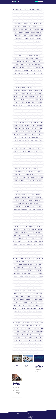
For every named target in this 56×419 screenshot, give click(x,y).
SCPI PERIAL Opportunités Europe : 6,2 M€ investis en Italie (30, 416)
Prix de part (35, 267)
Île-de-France (37, 177)
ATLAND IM (37, 99)
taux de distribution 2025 (24, 337)
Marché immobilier (40, 229)
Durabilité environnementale (35, 137)
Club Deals (41, 119)
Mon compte (40, 1)
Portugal (14, 264)
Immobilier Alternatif (38, 180)
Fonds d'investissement (17, 157)
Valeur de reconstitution (17, 346)
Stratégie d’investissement (20, 328)
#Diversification (30, 23)
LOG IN (27, 223)
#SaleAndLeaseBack (22, 64)
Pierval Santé (33, 258)
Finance (41, 151)
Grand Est (41, 168)
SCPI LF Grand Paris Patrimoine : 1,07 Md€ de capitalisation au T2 (30, 418)
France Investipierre (33, 162)
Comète (14, 122)
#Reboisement (31, 58)
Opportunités (26, 1)
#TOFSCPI (20, 76)
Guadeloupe (30, 171)
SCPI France (36, 302)
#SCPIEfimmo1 (36, 67)
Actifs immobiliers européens (17, 90)
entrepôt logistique (18, 143)
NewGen (42, 238)
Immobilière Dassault (24, 197)
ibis (20, 177)
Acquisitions (17, 87)
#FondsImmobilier (15, 29)
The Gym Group (15, 340)
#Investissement (23, 41)
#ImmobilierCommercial (39, 32)
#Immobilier (16, 32)
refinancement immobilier (17, 273)
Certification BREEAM (37, 116)
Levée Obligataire (32, 220)
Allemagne (35, 93)
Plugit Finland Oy (23, 261)
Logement (31, 223)
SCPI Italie (19, 305)
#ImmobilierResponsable (25, 38)
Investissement (18, 200)
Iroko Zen (30, 215)
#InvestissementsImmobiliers (31, 44)
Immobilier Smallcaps (38, 194)
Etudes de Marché (15, 148)
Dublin (25, 137)
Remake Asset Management (34, 273)
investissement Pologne (40, 209)
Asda (18, 99)
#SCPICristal (27, 67)
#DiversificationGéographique (37, 23)
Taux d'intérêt (26, 334)
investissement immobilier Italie (18, 206)
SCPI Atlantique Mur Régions (29, 293)
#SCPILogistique (20, 70)
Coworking (15, 128)
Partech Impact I (26, 247)
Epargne (23, 143)
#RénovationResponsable (18, 61)
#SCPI (32, 64)
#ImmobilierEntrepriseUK (24, 35)
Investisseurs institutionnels (17, 215)
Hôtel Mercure (32, 174)
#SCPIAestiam (39, 64)
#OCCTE (26, 52)
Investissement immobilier (36, 203)
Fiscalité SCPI (22, 154)
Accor (23, 81)
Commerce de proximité (29, 122)
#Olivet (29, 52)
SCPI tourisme (16, 319)
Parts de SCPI (35, 247)
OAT (31, 241)
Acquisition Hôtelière (31, 84)
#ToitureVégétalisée (25, 76)
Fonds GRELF (22, 157)
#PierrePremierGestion (36, 55)
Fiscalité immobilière (17, 154)
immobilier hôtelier (18, 188)
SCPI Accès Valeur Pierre (26, 290)
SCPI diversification (22, 299)
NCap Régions (38, 238)
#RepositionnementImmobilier (26, 61)
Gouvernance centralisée (35, 168)
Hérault (19, 174)
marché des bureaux (22, 229)
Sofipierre (27, 325)
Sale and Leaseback (18, 287)
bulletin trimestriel (24, 108)
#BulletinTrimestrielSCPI (26, 17)
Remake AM (29, 273)
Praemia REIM (36, 264)
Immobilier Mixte (30, 191)
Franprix (39, 162)
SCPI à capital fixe (15, 290)
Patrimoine (40, 247)
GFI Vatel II (20, 168)
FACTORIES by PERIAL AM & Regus (17, 151)
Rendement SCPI (15, 276)
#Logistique (16, 49)
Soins (36, 325)
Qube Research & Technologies (38, 270)
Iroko (26, 215)
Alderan (19, 93)
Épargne (27, 143)
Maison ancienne (39, 226)
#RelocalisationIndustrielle (38, 58)
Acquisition (40, 81)
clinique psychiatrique (25, 119)
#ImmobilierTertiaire (32, 38)
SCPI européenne (26, 302)
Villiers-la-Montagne (24, 351)
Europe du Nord (30, 148)
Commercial (15, 125)
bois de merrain (41, 105)
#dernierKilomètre (17, 23)
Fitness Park (34, 154)
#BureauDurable (32, 17)
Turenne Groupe (41, 343)
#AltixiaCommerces (36, 12)
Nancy (29, 238)
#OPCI (32, 52)
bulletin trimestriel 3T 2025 (39, 108)
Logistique (41, 223)
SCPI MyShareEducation (27, 308)
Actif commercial (29, 87)
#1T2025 (17, 9)
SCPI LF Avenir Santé (24, 305)
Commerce (17, 122)
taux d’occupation (38, 334)
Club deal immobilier (35, 119)
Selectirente (19, 322)
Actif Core (34, 87)
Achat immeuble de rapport (29, 81)
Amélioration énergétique (17, 96)
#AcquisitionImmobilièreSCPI (40, 9)
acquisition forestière (24, 84)
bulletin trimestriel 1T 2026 (31, 108)
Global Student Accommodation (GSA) (27, 168)
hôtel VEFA (37, 174)
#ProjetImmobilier (22, 58)
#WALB (18, 79)
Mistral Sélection (36, 235)
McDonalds (24, 235)
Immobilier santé (24, 194)
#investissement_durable (30, 41)
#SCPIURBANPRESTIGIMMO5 (20, 73)
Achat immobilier (35, 81)
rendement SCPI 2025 (27, 276)
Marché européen (34, 229)
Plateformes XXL (18, 261)
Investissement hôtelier (29, 203)
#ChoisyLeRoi (20, 20)
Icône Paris (28, 177)
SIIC (37, 322)
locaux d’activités (23, 223)
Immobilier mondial (35, 191)
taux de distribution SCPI (32, 337)
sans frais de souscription (25, 287)
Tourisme (30, 340)
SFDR (35, 322)
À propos (30, 1)
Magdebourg (30, 226)
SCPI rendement (26, 314)
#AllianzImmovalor (30, 12)
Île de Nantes (32, 177)
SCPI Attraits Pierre (36, 293)
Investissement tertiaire (32, 212)
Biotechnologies (20, 105)
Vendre (23, 1)
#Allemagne (25, 12)
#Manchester (39, 49)
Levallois (28, 220)
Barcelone (22, 102)
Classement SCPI (16, 119)
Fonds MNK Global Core (34, 157)
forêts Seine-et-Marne (15, 162)
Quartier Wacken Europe (30, 270)
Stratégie (14, 328)
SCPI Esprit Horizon (16, 302)
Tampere (22, 334)
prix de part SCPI (40, 267)
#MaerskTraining (30, 49)
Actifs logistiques (30, 90)
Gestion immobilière (41, 165)
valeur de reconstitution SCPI (25, 346)
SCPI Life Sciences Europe (39, 305)
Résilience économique (32, 279)
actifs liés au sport (24, 90)
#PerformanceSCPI (15, 55)
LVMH (23, 226)
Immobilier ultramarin (17, 197)
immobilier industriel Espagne (37, 188)
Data (21, 1)
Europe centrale (24, 148)
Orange (35, 244)
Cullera (41, 128)
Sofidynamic (22, 325)
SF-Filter (32, 322)
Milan (31, 235)
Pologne (39, 261)
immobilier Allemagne (32, 180)
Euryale (38, 148)
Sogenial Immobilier (32, 325)
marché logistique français (32, 232)
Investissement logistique (24, 209)
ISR (33, 215)
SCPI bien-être (41, 293)
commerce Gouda (36, 122)
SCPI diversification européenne (29, 299)
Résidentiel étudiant (26, 279)
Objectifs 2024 (35, 241)
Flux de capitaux (39, 154)
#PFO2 (23, 55)
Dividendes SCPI (15, 137)
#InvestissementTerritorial (40, 44)
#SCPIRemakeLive (39, 70)
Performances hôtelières (33, 255)
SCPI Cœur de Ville (41, 296)
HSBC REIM (17, 177)
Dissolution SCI (35, 131)
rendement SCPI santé (40, 276)
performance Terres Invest (17, 255)
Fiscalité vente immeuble (28, 154)
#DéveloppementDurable (24, 23)
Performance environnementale (24, 252)
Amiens (22, 96)
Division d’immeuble (21, 137)
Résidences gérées (16, 279)
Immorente (29, 197)
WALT (32, 351)
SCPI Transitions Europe (22, 319)
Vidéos (20, 351)
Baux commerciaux (40, 102)
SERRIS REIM (24, 322)
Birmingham (25, 105)
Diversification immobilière (25, 134)
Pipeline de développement (40, 258)
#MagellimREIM (35, 49)
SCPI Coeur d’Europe (28, 296)
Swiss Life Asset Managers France (39, 331)
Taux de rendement (38, 337)
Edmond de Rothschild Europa (18, 140)
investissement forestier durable (21, 203)
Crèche (19, 128)
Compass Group (27, 125)
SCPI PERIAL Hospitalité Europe (18, 311)
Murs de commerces (15, 238)
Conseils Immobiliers (33, 125)
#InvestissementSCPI (24, 44)
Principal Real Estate (24, 267)
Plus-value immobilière (33, 261)
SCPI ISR (15, 305)
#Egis (15, 26)
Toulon (26, 340)
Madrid (26, 226)
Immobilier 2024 (21, 180)
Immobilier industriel (30, 188)
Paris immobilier (20, 247)
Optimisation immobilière (29, 244)
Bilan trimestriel (15, 105)
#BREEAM (20, 17)
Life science (41, 220)
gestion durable (29, 165)
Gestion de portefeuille (22, 165)
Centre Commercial (25, 116)
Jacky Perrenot (40, 215)
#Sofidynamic (34, 73)
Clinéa (20, 119)
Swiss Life (14, 331)
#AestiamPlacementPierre (16, 12)
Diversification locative (32, 134)
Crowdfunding (36, 128)
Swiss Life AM (18, 331)
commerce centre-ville (23, 122)
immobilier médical (24, 191)
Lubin (20, 226)
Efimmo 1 (36, 140)
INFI (40, 197)
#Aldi (21, 12)
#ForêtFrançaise (26, 29)
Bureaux (15, 111)
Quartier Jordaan (24, 270)
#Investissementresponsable (17, 44)
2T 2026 (41, 79)
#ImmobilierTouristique (38, 38)
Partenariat (30, 247)
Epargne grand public (31, 143)
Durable (41, 137)
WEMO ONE (42, 351)
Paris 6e (16, 247)
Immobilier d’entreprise (24, 183)
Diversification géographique (17, 134)
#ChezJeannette (15, 20)
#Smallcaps (26, 73)
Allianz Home (39, 93)
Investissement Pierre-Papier (32, 209)
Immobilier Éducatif (34, 185)
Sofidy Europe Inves (17, 325)
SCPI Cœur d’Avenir (16, 296)
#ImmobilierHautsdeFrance (38, 35)
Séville (28, 322)
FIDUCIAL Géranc (24, 151)
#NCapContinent (16, 52)
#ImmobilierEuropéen (31, 35)
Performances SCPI (40, 255)
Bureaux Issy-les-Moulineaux (33, 111)
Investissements (39, 212)
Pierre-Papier (21, 258)
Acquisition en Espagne (18, 84)
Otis (42, 244)
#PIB (26, 55)
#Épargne (29, 26)
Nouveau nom (23, 241)
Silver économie (41, 322)
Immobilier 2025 (26, 180)
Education (32, 140)
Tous (13, 9)
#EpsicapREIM (40, 26)
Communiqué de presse (21, 125)
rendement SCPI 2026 (33, 276)
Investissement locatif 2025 (17, 209)
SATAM (39, 287)
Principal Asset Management (17, 267)
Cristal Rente (27, 128)
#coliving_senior (35, 20)
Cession (42, 116)
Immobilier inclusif (24, 188)
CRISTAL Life (23, 128)
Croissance (32, 128)
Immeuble (42, 177)
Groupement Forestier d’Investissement (19, 171)
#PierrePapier (30, 55)
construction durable (39, 125)
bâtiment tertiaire (34, 102)
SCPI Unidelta (28, 319)
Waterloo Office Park (36, 351)
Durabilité (29, 137)
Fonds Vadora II (40, 157)
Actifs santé (41, 90)
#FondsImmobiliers (21, 29)
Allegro (31, 93)
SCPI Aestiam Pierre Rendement (40, 290)
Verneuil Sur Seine (15, 351)
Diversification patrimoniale (39, 134)
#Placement (42, 55)
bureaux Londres (40, 111)
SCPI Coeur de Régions (34, 296)
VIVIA (29, 351)
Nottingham (18, 241)
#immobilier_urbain (27, 32)
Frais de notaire (27, 162)
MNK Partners (41, 235)
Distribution (40, 131)
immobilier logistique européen (16, 191)
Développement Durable (17, 131)
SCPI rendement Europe (38, 314)
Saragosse (36, 287)
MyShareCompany (21, 238)
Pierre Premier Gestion (15, 258)
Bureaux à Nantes (20, 111)
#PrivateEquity (16, 58)
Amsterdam (26, 96)
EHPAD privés (40, 140)
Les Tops (20, 220)
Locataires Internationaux (16, 223)
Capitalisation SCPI (15, 116)
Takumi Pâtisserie (18, 334)
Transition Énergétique (29, 343)
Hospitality (27, 174)
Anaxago (41, 96)
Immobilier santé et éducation (31, 194)
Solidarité (40, 325)
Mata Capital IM (19, 235)
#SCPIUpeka (15, 73)
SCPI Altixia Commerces (22, 293)
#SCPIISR (16, 70)
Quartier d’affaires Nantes (17, 270)
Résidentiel (21, 279)
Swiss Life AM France (24, 331)
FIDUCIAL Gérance (30, 151)
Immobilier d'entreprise (17, 183)
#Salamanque (16, 64)
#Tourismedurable (31, 76)
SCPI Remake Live (21, 314)
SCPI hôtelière (40, 302)
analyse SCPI (37, 96)
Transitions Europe (36, 343)
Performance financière (32, 252)
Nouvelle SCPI (28, 241)
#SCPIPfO (35, 70)
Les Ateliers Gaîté (16, 220)
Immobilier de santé (16, 185)
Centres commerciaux (31, 116)
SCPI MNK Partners (15, 308)
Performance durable (16, 252)
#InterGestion (17, 41)
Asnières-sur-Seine (23, 99)
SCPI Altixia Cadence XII (15, 293)
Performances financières (25, 255)
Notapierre (14, 241)
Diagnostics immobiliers (29, 131)
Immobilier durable (22, 185)
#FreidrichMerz (32, 29)
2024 (34, 79)
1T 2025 (28, 79)
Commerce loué (41, 122)
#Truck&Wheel (36, 76)
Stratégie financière (40, 328)
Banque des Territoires (17, 102)
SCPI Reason (16, 314)
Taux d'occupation (32, 334)
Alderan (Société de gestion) (25, 93)
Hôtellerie (41, 174)
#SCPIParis (31, 70)
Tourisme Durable (35, 340)
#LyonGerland (20, 49)
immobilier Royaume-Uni (18, 194)
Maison (34, 226)
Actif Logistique (38, 87)
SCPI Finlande (31, 302)
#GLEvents (42, 29)
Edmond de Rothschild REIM (26, 140)
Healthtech (15, 174)
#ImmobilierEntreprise (17, 35)
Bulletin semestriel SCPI (17, 108)
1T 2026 (32, 79)
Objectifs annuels (41, 241)
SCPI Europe (21, 302)
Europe (20, 148)
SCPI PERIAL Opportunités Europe (27, 311)
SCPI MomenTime (21, 308)
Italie (36, 215)
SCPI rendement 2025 (32, 314)
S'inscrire (36, 1)
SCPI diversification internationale (38, 299)
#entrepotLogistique (24, 26)
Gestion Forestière (35, 165)
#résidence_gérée (34, 61)
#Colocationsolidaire (40, 20)
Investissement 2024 (23, 200)
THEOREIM (20, 340)
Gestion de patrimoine (15, 165)
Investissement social (17, 212)
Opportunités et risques (15, 244)
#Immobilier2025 (33, 32)
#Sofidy (30, 73)
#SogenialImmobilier (40, 73)
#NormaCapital (21, 52)
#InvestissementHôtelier (37, 41)
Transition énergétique (22, 343)
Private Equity (30, 267)
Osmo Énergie (39, 244)
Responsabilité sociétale (40, 279)
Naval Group (33, 238)
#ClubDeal (24, 20)
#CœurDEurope (29, 20)
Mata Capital (15, 235)
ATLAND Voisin (41, 99)
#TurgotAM (41, 76)
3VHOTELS (16, 81)
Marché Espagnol (29, 229)
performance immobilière (39, 252)
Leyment (37, 220)
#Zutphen (22, 79)
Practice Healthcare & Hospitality (23, 264)
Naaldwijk (26, 238)
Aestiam (16, 93)
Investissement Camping (37, 200)
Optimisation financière (22, 244)
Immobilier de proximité (38, 183)
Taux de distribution (18, 337)
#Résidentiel (39, 61)
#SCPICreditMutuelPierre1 (21, 67)
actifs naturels (36, 90)
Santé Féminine (31, 287)
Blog (32, 1)
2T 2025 (38, 79)
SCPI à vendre (19, 290)
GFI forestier (15, 168)
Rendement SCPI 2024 (21, 276)
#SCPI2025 (35, 64)
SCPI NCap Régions (41, 308)
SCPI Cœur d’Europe (22, 296)
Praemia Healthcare (30, 264)
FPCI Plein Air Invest (22, 162)
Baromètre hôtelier (28, 102)
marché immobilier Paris (16, 232)
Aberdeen (20, 81)
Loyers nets (16, 226)
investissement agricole (30, 200)
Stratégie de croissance (27, 328)
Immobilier (16, 180)
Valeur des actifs (32, 346)
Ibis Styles (24, 177)
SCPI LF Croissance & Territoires (31, 305)
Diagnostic (23, 131)
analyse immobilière (31, 96)
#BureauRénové (37, 17)
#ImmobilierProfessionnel (18, 38)
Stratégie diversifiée (34, 328)
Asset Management (29, 99)
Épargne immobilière (38, 143)
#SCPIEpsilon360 (41, 67)
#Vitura (15, 79)
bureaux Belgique (26, 111)
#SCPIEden (32, 67)
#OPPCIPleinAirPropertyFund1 (38, 52)
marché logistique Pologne (39, 232)
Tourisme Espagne (40, 340)
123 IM (25, 79)
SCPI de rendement (16, 299)
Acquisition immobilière (38, 84)
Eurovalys (34, 148)
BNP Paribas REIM (36, 105)
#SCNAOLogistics (28, 64)
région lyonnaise (24, 273)
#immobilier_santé (21, 32)
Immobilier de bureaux (31, 183)
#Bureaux (42, 17)
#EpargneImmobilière (34, 26)
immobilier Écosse (28, 185)
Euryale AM (42, 148)
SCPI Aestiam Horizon (32, 290)
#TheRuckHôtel (15, 76)
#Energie (19, 26)
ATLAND (33, 99)
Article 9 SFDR (14, 99)
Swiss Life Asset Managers (31, 331)
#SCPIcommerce (15, 67)
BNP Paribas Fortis (30, 105)
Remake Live (40, 273)
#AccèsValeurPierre (26, 9)
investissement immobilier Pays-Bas (37, 206)
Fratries (42, 162)
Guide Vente (35, 171)
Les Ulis (24, 220)
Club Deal (30, 119)
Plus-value (28, 261)
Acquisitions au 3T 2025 (22, 87)
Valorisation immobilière (39, 346)
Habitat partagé (40, 171)
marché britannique (16, 229)
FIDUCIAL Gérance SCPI (36, 151)
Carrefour (20, 116)
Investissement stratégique (25, 212)
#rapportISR (27, 58)
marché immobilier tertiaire (24, 232)
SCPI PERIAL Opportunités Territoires (37, 311)
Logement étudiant (36, 223)
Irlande (23, 215)
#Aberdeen (21, 9)
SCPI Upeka (32, 319)
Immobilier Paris (41, 191)
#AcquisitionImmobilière (33, 9)
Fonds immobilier (28, 157)
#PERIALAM (20, 55)
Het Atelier (23, 174)
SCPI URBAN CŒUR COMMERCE (38, 319)
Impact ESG (33, 197)
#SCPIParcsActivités (26, 70)
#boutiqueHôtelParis (15, 17)
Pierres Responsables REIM (28, 258)
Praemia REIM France (41, 264)
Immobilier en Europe (40, 185)
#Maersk (25, 49)
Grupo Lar (26, 171)
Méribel (28, 235)
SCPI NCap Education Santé (34, 308)
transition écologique (15, 343)
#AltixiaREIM (41, 12)
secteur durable (15, 322)
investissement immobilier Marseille (28, 206)
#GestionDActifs (37, 29)
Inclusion (37, 197)
